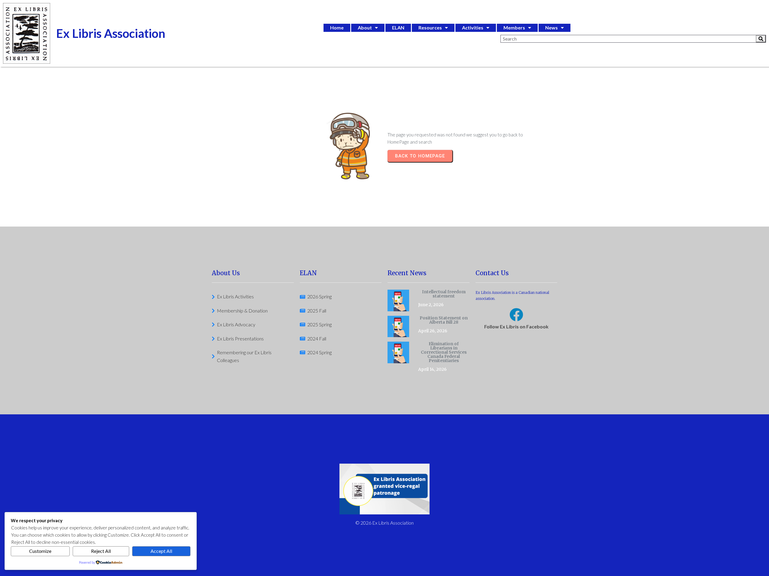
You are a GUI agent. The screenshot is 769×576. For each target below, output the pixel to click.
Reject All (101, 551)
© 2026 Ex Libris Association (384, 523)
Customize (40, 551)
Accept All (161, 551)
